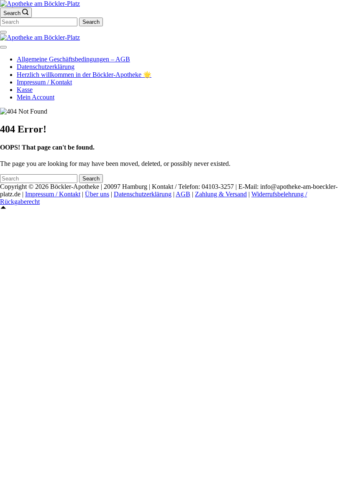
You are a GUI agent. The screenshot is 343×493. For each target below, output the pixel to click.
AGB (183, 194)
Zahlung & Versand (221, 194)
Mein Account (35, 97)
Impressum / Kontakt (44, 82)
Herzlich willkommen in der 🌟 (84, 74)
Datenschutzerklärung (45, 66)
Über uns (97, 194)
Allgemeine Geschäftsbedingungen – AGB (73, 59)
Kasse (25, 89)
